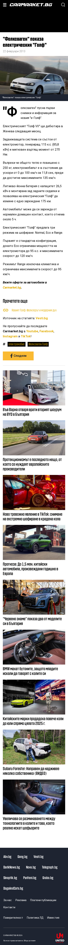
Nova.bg (31, 867)
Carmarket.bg (12, 287)
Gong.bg (22, 856)
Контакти (9, 907)
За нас (7, 900)
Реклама (20, 900)
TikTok (26, 336)
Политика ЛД (35, 917)
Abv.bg (7, 856)
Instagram (10, 336)
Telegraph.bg (49, 867)
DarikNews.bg (11, 867)
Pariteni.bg (29, 877)
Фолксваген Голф (38, 344)
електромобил (16, 344)
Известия (53, 917)
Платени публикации (43, 900)
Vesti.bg (42, 318)
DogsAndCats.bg (13, 888)
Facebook (46, 331)
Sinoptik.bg (10, 877)
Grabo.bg (47, 877)
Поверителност (13, 917)
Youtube (32, 331)
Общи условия (30, 941)
